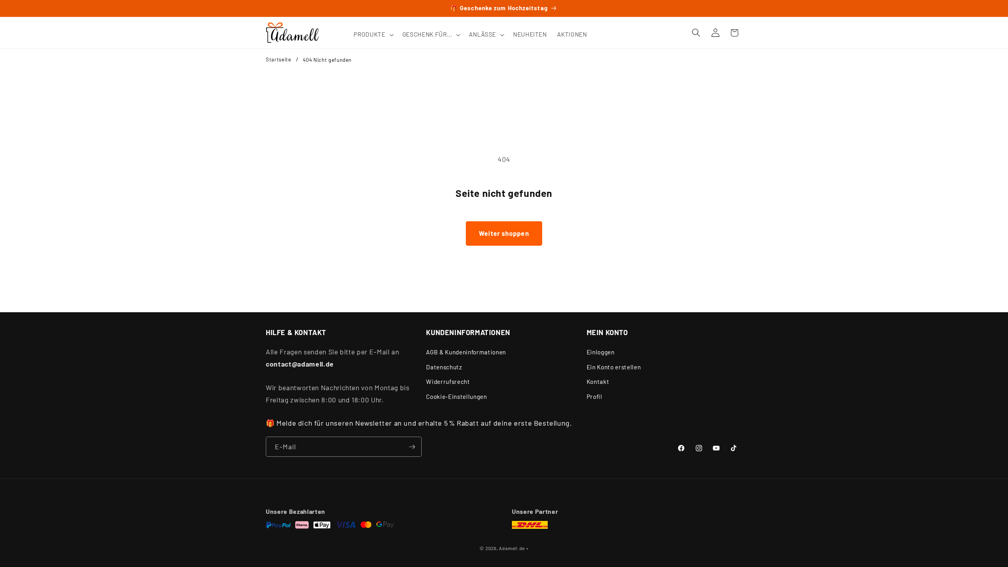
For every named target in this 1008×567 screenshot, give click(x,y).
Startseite (278, 59)
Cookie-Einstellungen (456, 396)
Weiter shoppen (504, 233)
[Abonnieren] (411, 447)
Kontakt (598, 381)
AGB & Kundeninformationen (466, 352)
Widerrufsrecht (448, 381)
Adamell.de (512, 548)
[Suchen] (696, 32)
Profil (594, 396)
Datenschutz (444, 367)
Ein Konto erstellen (614, 367)
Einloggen (601, 352)
